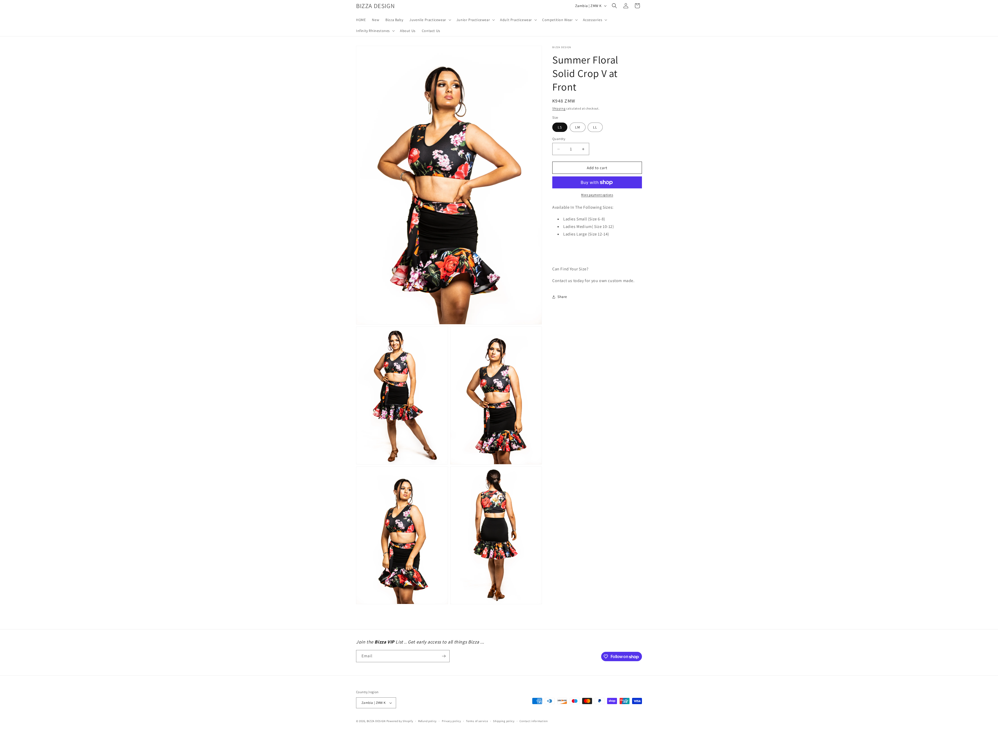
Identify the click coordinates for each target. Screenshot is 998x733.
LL (595, 127)
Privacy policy (451, 721)
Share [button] (562, 296)
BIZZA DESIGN (376, 721)
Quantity (558, 139)
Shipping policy (504, 721)
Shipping (559, 108)
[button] (429, 19)
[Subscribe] (443, 656)
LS (560, 127)
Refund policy (427, 721)
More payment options (597, 195)
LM (577, 127)
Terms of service (477, 721)
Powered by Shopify (399, 721)
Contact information (534, 721)
